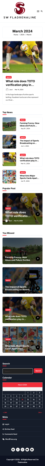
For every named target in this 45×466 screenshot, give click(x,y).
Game (23, 120)
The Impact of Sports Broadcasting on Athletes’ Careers (29, 143)
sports (9, 77)
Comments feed (11, 434)
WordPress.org (11, 439)
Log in (7, 424)
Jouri (11, 90)
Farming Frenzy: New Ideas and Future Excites (29, 125)
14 (22, 399)
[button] (40, 210)
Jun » (40, 412)
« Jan (5, 412)
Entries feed (9, 429)
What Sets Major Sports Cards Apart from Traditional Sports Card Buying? (30, 179)
